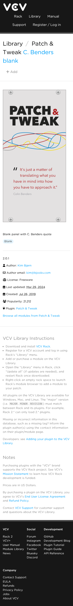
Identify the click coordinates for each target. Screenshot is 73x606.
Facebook (34, 545)
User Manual (11, 545)
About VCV (11, 598)
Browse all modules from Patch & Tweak (31, 315)
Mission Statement (15, 474)
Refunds (8, 585)
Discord (32, 557)
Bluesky (32, 553)
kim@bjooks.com (38, 272)
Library (35, 16)
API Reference (54, 553)
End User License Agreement (45, 496)
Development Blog (57, 540)
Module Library (13, 549)
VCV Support (24, 508)
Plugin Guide (53, 549)
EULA (7, 581)
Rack (18, 16)
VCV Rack (43, 346)
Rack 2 (8, 536)
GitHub (49, 536)
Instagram (34, 540)
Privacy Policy (13, 590)
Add (13, 72)
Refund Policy (18, 500)
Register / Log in (47, 25)
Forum (31, 536)
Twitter (32, 549)
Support (19, 25)
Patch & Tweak (26, 308)
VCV (6, 529)
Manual (53, 16)
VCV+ (6, 540)
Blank (8, 241)
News (6, 553)
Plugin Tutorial (54, 545)
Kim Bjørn (24, 265)
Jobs (6, 594)
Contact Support (14, 577)
